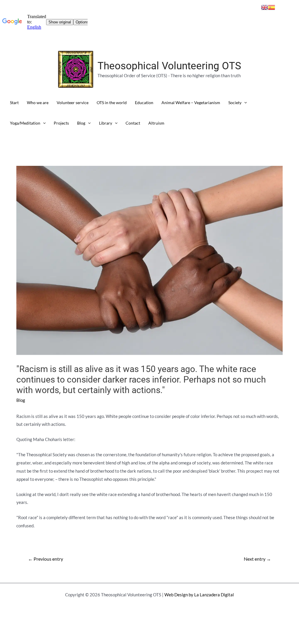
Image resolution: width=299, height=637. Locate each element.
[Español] (271, 6)
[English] (264, 6)
